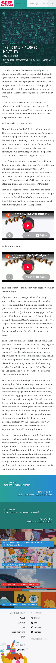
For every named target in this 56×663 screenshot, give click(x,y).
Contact (21, 622)
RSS (35, 622)
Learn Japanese (18, 632)
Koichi (38, 60)
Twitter (37, 627)
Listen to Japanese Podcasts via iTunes (35, 494)
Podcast (46, 3)
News (22, 637)
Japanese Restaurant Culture (17, 485)
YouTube (37, 632)
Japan (21, 3)
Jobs (23, 627)
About (22, 618)
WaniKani (21, 650)
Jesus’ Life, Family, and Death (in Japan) (21, 512)
